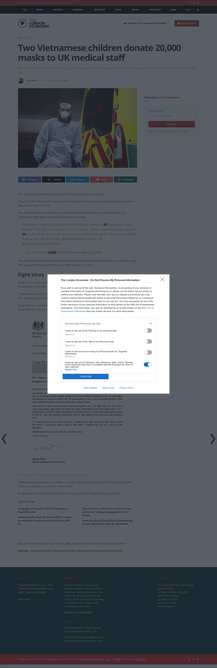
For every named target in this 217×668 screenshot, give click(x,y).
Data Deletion (90, 388)
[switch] (148, 330)
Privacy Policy (126, 388)
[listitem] (108, 323)
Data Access (108, 388)
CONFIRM (86, 376)
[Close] (163, 280)
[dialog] (108, 334)
